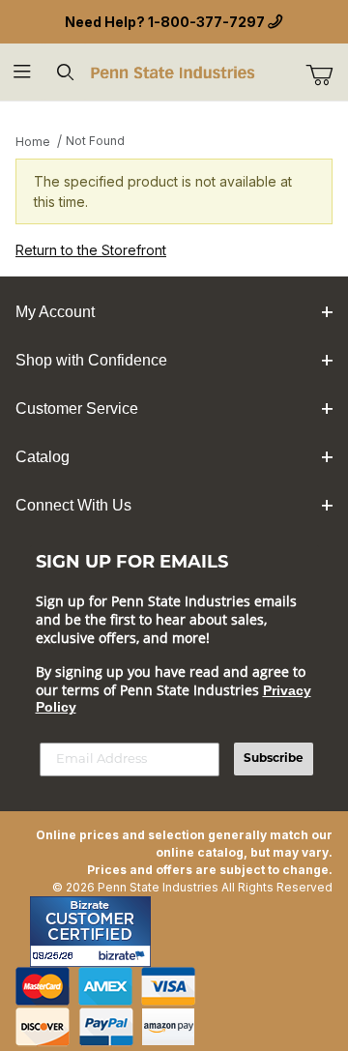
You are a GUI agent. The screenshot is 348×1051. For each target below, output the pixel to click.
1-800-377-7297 (206, 22)
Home (32, 141)
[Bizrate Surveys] (124, 956)
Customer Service (76, 408)
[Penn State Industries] (174, 71)
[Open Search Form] (65, 72)
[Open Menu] (22, 72)
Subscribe (274, 759)
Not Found (95, 140)
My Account (55, 312)
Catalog (42, 457)
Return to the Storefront (90, 250)
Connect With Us (73, 505)
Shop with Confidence (91, 360)
